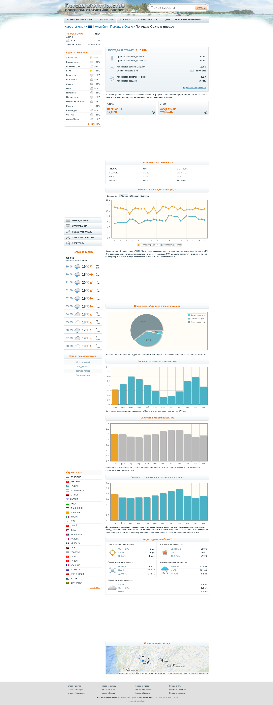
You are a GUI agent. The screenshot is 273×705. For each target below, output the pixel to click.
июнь (146, 173)
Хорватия (76, 570)
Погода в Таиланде (109, 686)
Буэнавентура (73, 66)
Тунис (74, 556)
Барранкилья (72, 62)
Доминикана (77, 490)
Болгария (76, 477)
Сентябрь (123, 549)
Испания (75, 512)
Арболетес (71, 57)
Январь (122, 556)
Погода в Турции (142, 686)
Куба (73, 530)
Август (122, 552)
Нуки (68, 88)
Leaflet (121, 673)
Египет (74, 495)
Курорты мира (75, 26)
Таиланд (75, 552)
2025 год (134, 196)
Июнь (121, 570)
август (147, 181)
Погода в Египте (74, 686)
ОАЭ (73, 548)
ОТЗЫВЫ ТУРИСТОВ (147, 19)
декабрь (181, 181)
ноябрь (181, 177)
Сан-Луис (71, 115)
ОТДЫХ (166, 19)
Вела (68, 71)
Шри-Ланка (76, 583)
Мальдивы (76, 534)
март (111, 177)
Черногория (77, 574)
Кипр (73, 521)
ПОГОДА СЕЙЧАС (74, 34)
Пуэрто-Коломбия (75, 101)
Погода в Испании (143, 689)
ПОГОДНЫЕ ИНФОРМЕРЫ (188, 19)
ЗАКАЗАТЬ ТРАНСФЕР (83, 237)
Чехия (74, 578)
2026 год (123, 196)
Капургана (71, 75)
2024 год (145, 196)
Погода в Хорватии (177, 689)
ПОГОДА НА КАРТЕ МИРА (79, 19)
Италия (74, 517)
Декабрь (122, 574)
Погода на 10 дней (83, 252)
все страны (95, 587)
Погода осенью (83, 375)
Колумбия (100, 26)
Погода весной (83, 366)
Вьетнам (75, 482)
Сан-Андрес (72, 110)
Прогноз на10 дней (114, 110)
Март (173, 570)
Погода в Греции (108, 689)
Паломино (71, 93)
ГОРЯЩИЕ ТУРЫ (106, 19)
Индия (74, 504)
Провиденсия (72, 97)
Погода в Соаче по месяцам (157, 162)
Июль (121, 591)
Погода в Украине (142, 693)
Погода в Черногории (76, 693)
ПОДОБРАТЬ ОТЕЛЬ (82, 232)
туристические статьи (168, 697)
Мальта (74, 539)
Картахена (71, 79)
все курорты (94, 124)
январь (113, 169)
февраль (113, 173)
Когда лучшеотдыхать (168, 110)
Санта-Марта (72, 119)
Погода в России (108, 693)
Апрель (175, 574)
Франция (75, 565)
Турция (74, 561)
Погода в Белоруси (177, 693)
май (145, 169)
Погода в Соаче (121, 26)
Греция (74, 486)
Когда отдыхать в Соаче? (157, 539)
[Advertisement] (157, 37)
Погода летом (83, 371)
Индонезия (76, 508)
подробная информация (194, 87)
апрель (113, 181)
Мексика (75, 543)
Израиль (74, 499)
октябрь (181, 173)
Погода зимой (83, 362)
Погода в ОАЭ (175, 686)
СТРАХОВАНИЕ (79, 226)
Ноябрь (122, 567)
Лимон (69, 84)
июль (146, 177)
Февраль (175, 556)
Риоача (70, 106)
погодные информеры (128, 697)
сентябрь (182, 169)
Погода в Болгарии (75, 689)
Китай (74, 526)
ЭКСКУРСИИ (125, 19)
